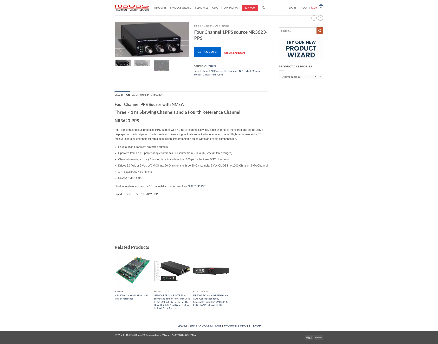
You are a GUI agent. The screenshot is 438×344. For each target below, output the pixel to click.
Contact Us (231, 7)
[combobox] (301, 76)
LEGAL (181, 325)
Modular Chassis (202, 74)
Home (197, 25)
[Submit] (320, 30)
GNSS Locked (244, 71)
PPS (221, 74)
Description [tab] (122, 94)
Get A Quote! (207, 51)
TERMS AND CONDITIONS (205, 325)
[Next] (183, 39)
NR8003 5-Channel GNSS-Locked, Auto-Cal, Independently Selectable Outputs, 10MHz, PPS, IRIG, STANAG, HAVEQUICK (211, 300)
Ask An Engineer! (234, 52)
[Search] (263, 7)
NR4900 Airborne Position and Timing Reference (131, 297)
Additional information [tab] (147, 94)
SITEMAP (255, 325)
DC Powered (230, 71)
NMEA (214, 74)
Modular (256, 71)
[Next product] (314, 18)
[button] (292, 7)
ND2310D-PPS (197, 186)
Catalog (208, 25)
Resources (201, 7)
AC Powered (217, 71)
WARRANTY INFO (235, 325)
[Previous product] (320, 18)
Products (160, 7)
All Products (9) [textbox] (299, 76)
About (216, 7)
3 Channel (205, 71)
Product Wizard (180, 7)
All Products (222, 25)
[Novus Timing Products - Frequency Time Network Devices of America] (132, 8)
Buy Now (250, 7)
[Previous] (120, 39)
